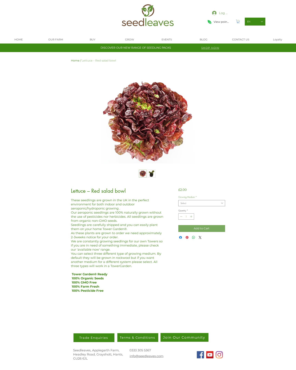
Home (75, 60)
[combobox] (201, 203)
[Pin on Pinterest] (187, 237)
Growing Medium (187, 197)
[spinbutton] (186, 216)
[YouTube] (209, 354)
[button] (238, 21)
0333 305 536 (139, 350)
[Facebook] (200, 354)
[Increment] (191, 216)
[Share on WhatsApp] (194, 237)
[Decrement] (181, 216)
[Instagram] (219, 354)
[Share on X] (200, 237)
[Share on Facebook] (180, 237)
